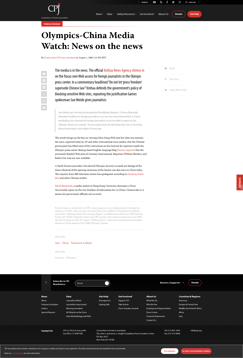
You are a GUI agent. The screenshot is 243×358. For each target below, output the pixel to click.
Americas (183, 300)
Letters (44, 308)
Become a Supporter (170, 282)
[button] (199, 2)
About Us (151, 296)
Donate (178, 14)
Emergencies (105, 300)
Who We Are (151, 304)
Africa (181, 312)
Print (172, 68)
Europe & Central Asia (188, 304)
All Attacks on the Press (76, 312)
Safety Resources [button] (126, 14)
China (65, 243)
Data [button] (109, 14)
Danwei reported (126, 150)
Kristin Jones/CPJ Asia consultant (59, 58)
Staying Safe (104, 304)
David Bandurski (64, 186)
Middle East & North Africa (190, 308)
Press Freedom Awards (128, 308)
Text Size (174, 79)
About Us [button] (163, 14)
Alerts (44, 300)
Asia (57, 243)
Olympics (71, 258)
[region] (121, 351)
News (44, 296)
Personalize (169, 351)
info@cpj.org (196, 330)
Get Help (194, 14)
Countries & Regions (189, 296)
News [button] (99, 14)
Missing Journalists (74, 308)
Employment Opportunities (158, 308)
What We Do (151, 300)
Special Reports (48, 312)
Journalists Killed (73, 300)
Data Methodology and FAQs (78, 316)
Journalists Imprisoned (76, 304)
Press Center (152, 312)
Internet (59, 258)
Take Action (123, 304)
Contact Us (151, 320)
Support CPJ (123, 300)
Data (68, 296)
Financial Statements (155, 316)
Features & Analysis (52, 24)
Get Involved (125, 296)
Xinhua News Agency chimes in (124, 70)
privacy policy (18, 353)
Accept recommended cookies (196, 351)
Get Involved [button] (146, 14)
